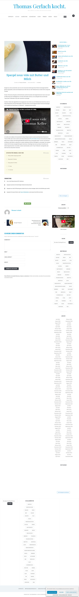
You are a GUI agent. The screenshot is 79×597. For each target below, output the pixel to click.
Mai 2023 (58, 345)
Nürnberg (56, 141)
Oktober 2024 (69, 330)
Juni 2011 (69, 454)
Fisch (71, 112)
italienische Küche (59, 130)
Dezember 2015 (57, 424)
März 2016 (69, 420)
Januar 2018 (69, 400)
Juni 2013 (58, 452)
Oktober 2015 (58, 426)
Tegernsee (64, 153)
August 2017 (57, 405)
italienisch (67, 127)
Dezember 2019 (69, 379)
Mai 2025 (69, 324)
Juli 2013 (69, 450)
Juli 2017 (69, 405)
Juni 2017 (58, 407)
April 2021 (69, 364)
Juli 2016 (69, 417)
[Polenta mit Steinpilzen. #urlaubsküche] (63, 182)
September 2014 (69, 437)
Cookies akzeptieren (52, 592)
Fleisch (57, 115)
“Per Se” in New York (34, 138)
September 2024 (57, 332)
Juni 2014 (58, 441)
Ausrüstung (24, 16)
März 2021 (57, 366)
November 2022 (57, 351)
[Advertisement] (39, 30)
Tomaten (56, 156)
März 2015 (69, 432)
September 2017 (69, 403)
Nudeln (70, 138)
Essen (39, 16)
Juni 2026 (58, 319)
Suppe (70, 150)
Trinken (44, 16)
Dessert (56, 112)
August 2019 (69, 383)
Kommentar (7, 239)
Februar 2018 (58, 400)
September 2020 (57, 371)
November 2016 (69, 413)
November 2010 (69, 456)
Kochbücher (32, 16)
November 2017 (69, 402)
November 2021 (57, 358)
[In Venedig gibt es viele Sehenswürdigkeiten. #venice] (70, 174)
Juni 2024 (69, 334)
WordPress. (34, 594)
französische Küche (67, 115)
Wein (67, 159)
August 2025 (57, 323)
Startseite (10, 16)
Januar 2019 (69, 388)
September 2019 (57, 383)
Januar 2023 (57, 349)
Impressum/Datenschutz (63, 594)
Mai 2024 (58, 336)
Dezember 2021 (69, 356)
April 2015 (58, 432)
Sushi (57, 153)
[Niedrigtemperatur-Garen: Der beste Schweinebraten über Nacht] (45, 222)
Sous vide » (63, 42)
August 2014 (57, 439)
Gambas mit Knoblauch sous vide (65, 56)
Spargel (57, 150)
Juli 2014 (69, 439)
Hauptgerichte (60, 121)
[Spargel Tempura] (10, 222)
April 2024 (69, 336)
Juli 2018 (69, 394)
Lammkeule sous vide (63, 61)
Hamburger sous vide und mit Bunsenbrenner (64, 71)
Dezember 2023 (69, 340)
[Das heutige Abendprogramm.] (55, 189)
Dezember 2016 (57, 413)
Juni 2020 (69, 373)
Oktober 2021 (69, 358)
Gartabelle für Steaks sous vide (63, 76)
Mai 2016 (69, 418)
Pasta (63, 141)
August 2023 (69, 341)
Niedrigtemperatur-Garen (60, 138)
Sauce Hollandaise (24, 192)
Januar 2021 (57, 368)
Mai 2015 (69, 430)
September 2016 (69, 415)
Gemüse (67, 118)
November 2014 (69, 435)
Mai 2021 (58, 364)
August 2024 (69, 332)
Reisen (50, 16)
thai (70, 153)
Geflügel (60, 118)
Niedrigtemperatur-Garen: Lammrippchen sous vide (64, 46)
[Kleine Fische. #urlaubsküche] (55, 182)
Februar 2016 (58, 422)
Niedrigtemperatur (68, 136)
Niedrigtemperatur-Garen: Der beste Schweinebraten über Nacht (36, 222)
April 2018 (58, 398)
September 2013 (69, 449)
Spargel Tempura (18, 222)
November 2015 (69, 424)
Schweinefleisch (59, 147)
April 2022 (69, 355)
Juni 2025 (58, 324)
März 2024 (57, 338)
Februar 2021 (69, 366)
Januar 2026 (57, 321)
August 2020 (69, 371)
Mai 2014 (69, 441)
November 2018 (69, 390)
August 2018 (57, 394)
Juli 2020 (58, 373)
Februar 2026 (69, 319)
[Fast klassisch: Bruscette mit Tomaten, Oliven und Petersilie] (63, 189)
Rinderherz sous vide (63, 65)
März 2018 (69, 398)
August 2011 (57, 454)
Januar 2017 (69, 411)
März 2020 (57, 377)
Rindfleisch (63, 144)
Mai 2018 (69, 396)
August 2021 (69, 360)
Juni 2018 (58, 396)
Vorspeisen (60, 159)
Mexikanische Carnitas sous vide (63, 81)
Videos (55, 16)
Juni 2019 (58, 385)
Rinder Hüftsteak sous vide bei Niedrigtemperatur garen (63, 87)
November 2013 (69, 447)
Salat (70, 144)
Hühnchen (68, 121)
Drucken (47, 152)
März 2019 (69, 386)
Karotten (69, 130)
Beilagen (57, 110)
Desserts (64, 112)
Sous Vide (68, 147)
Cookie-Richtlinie (55, 594)
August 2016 (57, 417)
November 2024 (57, 330)
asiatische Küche (67, 107)
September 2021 (57, 360)
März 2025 (69, 326)
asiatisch (58, 107)
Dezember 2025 (69, 321)
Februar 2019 (58, 388)
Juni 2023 (69, 343)
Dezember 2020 (69, 368)
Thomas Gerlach (22, 82)
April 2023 (69, 345)
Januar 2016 (69, 422)
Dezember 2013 (57, 447)
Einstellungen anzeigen (71, 592)
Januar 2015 (69, 433)
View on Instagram (63, 195)
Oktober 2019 (69, 381)
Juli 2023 (58, 343)
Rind (56, 144)
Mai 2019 (69, 385)
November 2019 (57, 381)
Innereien (59, 127)
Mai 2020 (58, 375)
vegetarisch (70, 156)
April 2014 (58, 443)
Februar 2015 (58, 433)
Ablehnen (61, 592)
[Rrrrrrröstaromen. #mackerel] (70, 182)
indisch (58, 124)
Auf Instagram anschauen (63, 492)
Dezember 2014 (57, 435)
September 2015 (69, 426)
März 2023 (57, 347)
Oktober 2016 (58, 415)
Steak (64, 150)
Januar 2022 (57, 356)
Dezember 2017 (57, 402)
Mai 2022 (58, 355)
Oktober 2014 (58, 437)
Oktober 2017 (58, 403)
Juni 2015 (58, 430)
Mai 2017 (69, 407)
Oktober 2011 (69, 452)
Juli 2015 (69, 428)
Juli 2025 (69, 323)
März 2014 (69, 443)
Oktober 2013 (58, 449)
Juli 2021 (58, 362)
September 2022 (57, 353)
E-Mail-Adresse (8, 257)
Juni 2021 (69, 362)
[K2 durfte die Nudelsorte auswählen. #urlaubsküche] (63, 174)
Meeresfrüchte (58, 136)
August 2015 (57, 428)
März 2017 (69, 409)
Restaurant (70, 141)
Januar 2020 (57, 379)
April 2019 (58, 386)
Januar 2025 (69, 328)
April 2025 (58, 326)
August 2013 (57, 450)
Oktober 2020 (69, 370)
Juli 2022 (69, 353)
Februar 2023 (69, 347)
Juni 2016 (58, 418)
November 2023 (57, 341)
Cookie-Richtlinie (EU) (43, 588)
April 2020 (69, 375)
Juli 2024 (58, 334)
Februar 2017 (58, 411)
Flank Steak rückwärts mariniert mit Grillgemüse (64, 93)
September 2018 (69, 392)
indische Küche (67, 124)
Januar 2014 (69, 445)
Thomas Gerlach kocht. (39, 6)
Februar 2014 (58, 445)
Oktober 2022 (69, 351)
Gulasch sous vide (62, 51)
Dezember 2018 (57, 390)
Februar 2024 (69, 338)
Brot (70, 110)
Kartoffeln (60, 133)
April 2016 (58, 420)
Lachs (67, 133)
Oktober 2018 (58, 392)
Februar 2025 (58, 328)
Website (6, 262)
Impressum (70, 594)
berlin (64, 110)
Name (5, 251)
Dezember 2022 (69, 349)
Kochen (17, 16)
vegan (62, 156)
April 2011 (58, 456)
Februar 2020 (69, 377)
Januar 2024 (57, 340)
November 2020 (57, 370)
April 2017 (58, 409)
